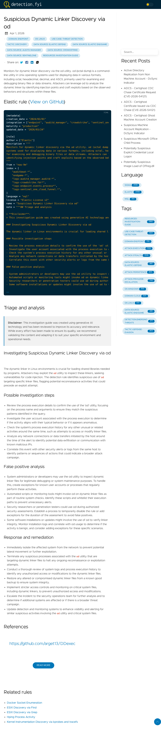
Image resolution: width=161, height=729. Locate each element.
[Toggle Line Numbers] (91, 107)
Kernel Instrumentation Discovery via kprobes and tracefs (42, 722)
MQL (129, 199)
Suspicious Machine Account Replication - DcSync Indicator (137, 129)
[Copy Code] (85, 107)
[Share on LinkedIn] (32, 62)
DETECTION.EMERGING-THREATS (139, 321)
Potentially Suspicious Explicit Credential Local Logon (138, 152)
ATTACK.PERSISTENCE (138, 272)
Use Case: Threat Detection (67, 39)
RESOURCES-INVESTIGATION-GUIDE (139, 222)
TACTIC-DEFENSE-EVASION (139, 331)
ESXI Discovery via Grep (22, 712)
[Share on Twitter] (21, 62)
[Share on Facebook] (27, 62)
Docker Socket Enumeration (24, 702)
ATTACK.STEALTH (136, 255)
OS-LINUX (132, 303)
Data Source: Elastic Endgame (90, 44)
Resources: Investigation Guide (60, 56)
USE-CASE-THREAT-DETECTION (139, 233)
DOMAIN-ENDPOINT (137, 241)
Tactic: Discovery (17, 44)
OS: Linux (40, 39)
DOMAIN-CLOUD (135, 296)
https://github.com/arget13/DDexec (42, 644)
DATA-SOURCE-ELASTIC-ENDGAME (139, 311)
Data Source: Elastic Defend (50, 44)
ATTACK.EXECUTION (138, 248)
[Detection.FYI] (24, 4)
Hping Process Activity (21, 717)
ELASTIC (132, 192)
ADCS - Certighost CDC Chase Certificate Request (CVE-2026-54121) (140, 92)
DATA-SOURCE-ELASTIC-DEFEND (139, 263)
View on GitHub (47, 102)
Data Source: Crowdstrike (63, 50)
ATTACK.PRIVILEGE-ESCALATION (139, 280)
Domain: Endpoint (18, 39)
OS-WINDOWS (134, 289)
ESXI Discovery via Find (21, 707)
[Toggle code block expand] (104, 107)
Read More (43, 665)
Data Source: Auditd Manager (24, 50)
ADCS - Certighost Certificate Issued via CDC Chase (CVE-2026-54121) (140, 106)
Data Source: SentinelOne (21, 56)
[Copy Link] (37, 62)
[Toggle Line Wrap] (98, 107)
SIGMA (131, 185)
